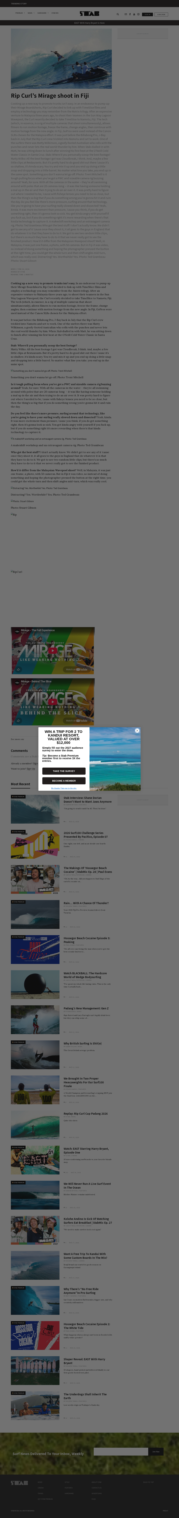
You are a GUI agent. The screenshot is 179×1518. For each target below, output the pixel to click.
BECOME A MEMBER (64, 780)
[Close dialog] (137, 730)
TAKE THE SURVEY (64, 771)
